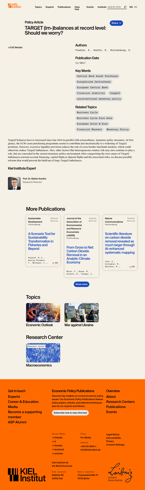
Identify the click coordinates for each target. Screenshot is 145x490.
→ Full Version (15, 47)
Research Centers (120, 402)
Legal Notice (113, 434)
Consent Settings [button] (115, 444)
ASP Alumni (17, 422)
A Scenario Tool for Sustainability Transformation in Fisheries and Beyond (41, 241)
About (111, 397)
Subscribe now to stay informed (70, 412)
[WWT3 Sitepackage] (18, 5)
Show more (81, 284)
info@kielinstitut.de (90, 449)
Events (111, 412)
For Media (85, 437)
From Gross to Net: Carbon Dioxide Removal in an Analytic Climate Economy (80, 255)
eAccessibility (113, 437)
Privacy (110, 441)
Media (13, 407)
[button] (38, 7)
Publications (116, 407)
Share (115, 23)
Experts (14, 397)
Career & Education (23, 402)
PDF (56, 263)
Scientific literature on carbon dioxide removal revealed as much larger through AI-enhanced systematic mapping (120, 243)
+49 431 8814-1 (88, 446)
